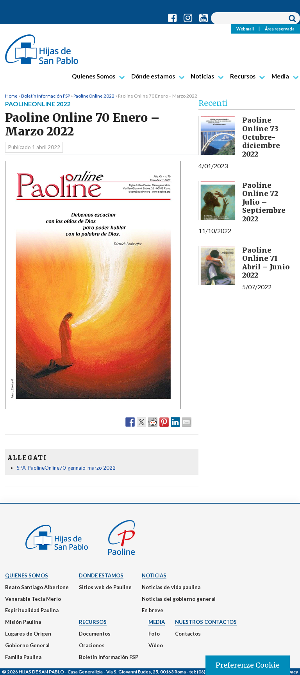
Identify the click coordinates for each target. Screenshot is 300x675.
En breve (152, 610)
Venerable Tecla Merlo (33, 599)
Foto (154, 633)
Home (11, 95)
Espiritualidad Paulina (32, 610)
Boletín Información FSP (45, 95)
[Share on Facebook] (130, 421)
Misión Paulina (23, 622)
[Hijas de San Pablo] (41, 46)
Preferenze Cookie (248, 665)
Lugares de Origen (28, 633)
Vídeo (155, 645)
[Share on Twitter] (141, 421)
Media (280, 76)
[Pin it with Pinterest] (164, 421)
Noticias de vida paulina (171, 587)
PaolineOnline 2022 (93, 95)
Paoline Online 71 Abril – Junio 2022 (266, 263)
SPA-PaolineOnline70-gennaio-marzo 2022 (66, 468)
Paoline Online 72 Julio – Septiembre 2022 (264, 202)
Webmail (245, 28)
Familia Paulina (23, 657)
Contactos (188, 633)
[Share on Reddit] (152, 421)
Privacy (290, 671)
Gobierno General (27, 645)
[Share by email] (186, 421)
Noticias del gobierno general (179, 599)
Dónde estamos (153, 76)
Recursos (242, 76)
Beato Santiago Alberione (37, 587)
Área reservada (280, 28)
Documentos (95, 633)
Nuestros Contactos (206, 622)
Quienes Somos (93, 76)
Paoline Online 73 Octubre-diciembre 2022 (261, 137)
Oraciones (92, 645)
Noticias (202, 76)
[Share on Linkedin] (175, 421)
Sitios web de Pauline (105, 587)
